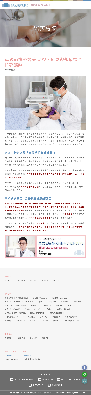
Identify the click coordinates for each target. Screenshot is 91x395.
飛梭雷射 (52, 302)
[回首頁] (15, 5)
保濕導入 (33, 321)
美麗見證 (33, 338)
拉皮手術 (48, 309)
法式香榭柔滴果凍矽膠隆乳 (15, 313)
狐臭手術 (43, 317)
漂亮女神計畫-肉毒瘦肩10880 (16, 298)
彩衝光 (41, 302)
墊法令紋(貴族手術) (12, 309)
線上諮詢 (56, 281)
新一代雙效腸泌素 (72, 321)
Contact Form (84, 381)
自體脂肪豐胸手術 (12, 317)
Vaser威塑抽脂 (29, 317)
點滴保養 (45, 321)
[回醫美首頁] (40, 5)
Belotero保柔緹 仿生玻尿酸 (15, 305)
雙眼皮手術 (35, 305)
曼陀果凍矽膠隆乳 (57, 313)
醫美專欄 (21, 338)
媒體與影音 (9, 338)
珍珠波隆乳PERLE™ (38, 313)
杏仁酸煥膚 (20, 321)
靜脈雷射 (56, 321)
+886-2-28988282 (12, 359)
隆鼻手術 (59, 305)
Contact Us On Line (84, 374)
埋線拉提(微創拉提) (32, 309)
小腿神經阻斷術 (71, 317)
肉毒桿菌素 (76, 302)
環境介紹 (45, 281)
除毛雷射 (64, 302)
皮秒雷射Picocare (40, 298)
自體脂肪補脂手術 (64, 309)
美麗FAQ (45, 338)
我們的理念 (9, 281)
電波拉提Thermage (59, 298)
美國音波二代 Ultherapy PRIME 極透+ (19, 302)
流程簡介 (33, 281)
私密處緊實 (56, 317)
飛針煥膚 (8, 321)
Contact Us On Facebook (84, 367)
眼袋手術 (47, 305)
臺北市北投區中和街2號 (33, 359)
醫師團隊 (21, 281)
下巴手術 (71, 305)
